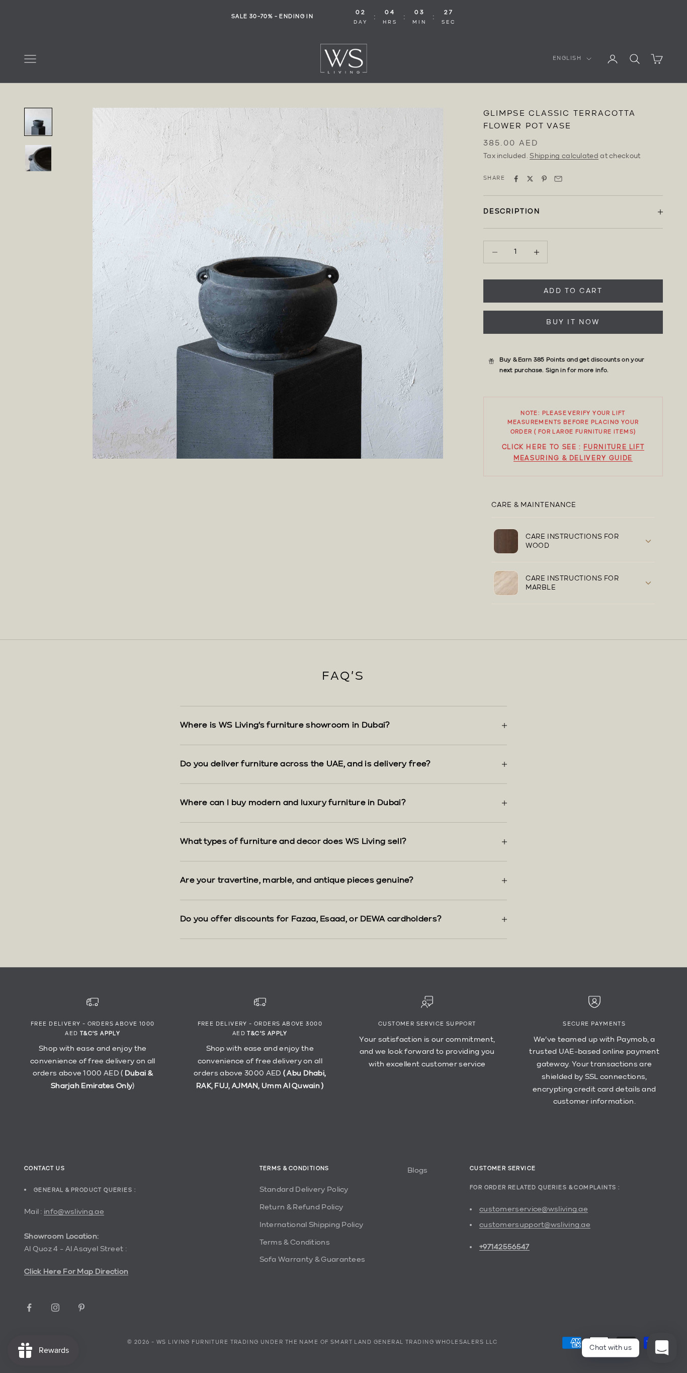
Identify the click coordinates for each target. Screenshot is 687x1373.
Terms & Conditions (295, 1242)
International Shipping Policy (312, 1225)
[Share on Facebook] (516, 179)
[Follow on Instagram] (55, 1308)
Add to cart (573, 291)
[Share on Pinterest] (544, 179)
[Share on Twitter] (530, 179)
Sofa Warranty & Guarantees (313, 1259)
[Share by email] (558, 179)
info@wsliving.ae (74, 1211)
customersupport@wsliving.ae (534, 1225)
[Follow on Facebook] (29, 1308)
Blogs (417, 1170)
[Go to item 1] (38, 122)
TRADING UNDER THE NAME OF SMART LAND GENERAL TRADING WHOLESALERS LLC (364, 1342)
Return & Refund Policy (301, 1207)
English (567, 58)
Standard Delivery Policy (304, 1189)
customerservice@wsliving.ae (533, 1209)
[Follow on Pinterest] (81, 1308)
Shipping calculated (564, 156)
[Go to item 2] (38, 158)
